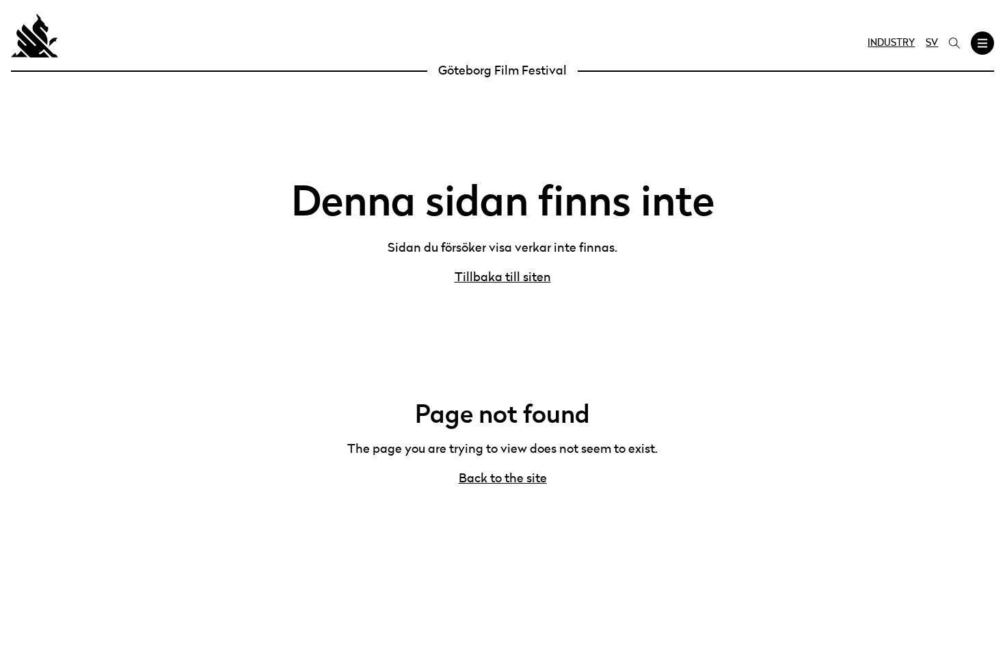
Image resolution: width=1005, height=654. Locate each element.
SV (932, 43)
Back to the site (503, 479)
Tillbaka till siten (503, 278)
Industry (891, 43)
